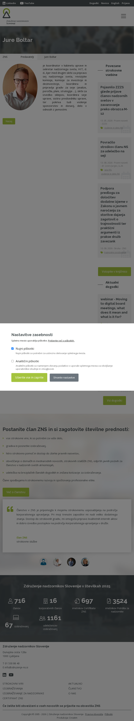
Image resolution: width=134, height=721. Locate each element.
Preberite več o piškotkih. (61, 340)
